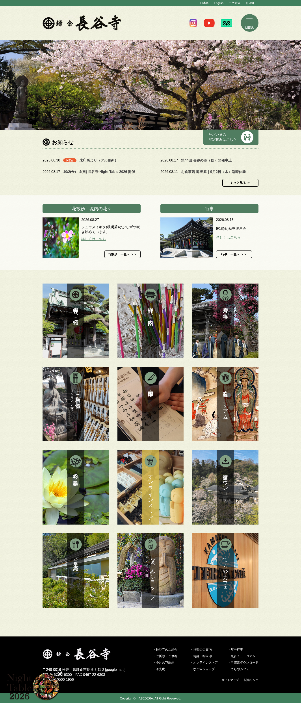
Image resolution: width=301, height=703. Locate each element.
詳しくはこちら (93, 239)
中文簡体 (234, 3)
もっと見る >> (240, 182)
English (218, 3)
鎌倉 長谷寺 (82, 23)
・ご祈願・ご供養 (165, 656)
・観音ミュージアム (241, 656)
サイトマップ (230, 680)
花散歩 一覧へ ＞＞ (122, 254)
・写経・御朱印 (201, 656)
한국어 (249, 3)
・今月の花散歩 (163, 662)
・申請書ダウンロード (243, 662)
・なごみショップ (202, 669)
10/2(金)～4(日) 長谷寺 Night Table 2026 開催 (99, 172)
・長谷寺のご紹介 (165, 649)
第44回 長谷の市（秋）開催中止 (206, 160)
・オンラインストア (204, 662)
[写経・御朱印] (150, 404)
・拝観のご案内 (201, 649)
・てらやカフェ (238, 669)
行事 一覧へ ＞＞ (234, 254)
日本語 (204, 3)
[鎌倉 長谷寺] (84, 657)
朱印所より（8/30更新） (99, 160)
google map (115, 669)
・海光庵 (159, 669)
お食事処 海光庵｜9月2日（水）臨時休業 (213, 172)
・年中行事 (235, 649)
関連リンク (251, 680)
